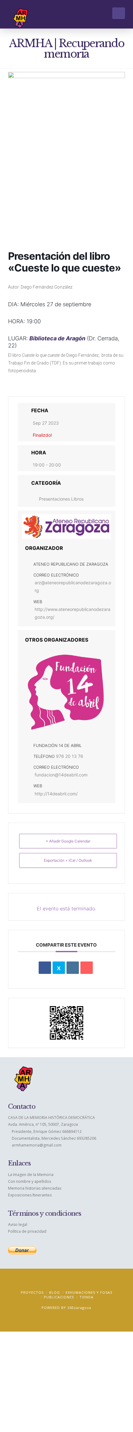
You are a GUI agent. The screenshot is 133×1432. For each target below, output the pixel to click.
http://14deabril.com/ (56, 793)
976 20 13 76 (69, 756)
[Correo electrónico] (86, 967)
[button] (118, 13)
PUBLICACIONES (59, 1297)
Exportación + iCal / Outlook (68, 860)
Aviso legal (17, 1224)
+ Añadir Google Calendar (68, 841)
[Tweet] (59, 967)
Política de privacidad (27, 1231)
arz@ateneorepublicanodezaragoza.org (73, 586)
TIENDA (86, 1297)
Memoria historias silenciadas (34, 1188)
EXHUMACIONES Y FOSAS (89, 1292)
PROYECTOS (32, 1292)
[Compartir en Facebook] (45, 967)
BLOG (54, 1292)
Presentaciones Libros (61, 499)
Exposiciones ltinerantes (30, 1195)
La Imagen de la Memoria (31, 1174)
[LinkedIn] (72, 967)
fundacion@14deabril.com (61, 774)
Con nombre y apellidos (29, 1181)
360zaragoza (79, 1307)
